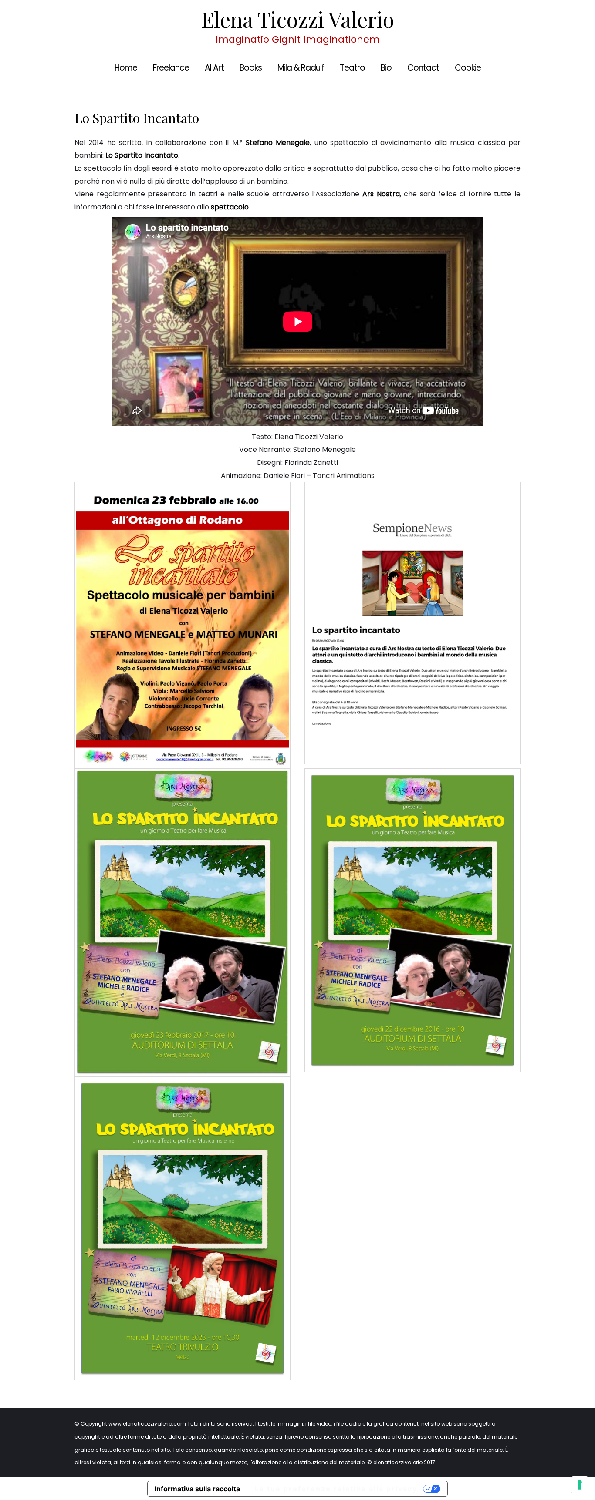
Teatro (352, 68)
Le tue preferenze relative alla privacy (335, 1488)
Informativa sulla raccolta (197, 1488)
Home (126, 68)
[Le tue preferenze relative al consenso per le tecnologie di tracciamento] (579, 1484)
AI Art (214, 68)
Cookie (468, 68)
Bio (386, 68)
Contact (423, 68)
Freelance (171, 68)
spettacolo (230, 207)
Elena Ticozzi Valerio (297, 19)
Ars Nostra (381, 194)
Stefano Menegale (278, 143)
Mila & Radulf (300, 68)
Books (251, 68)
